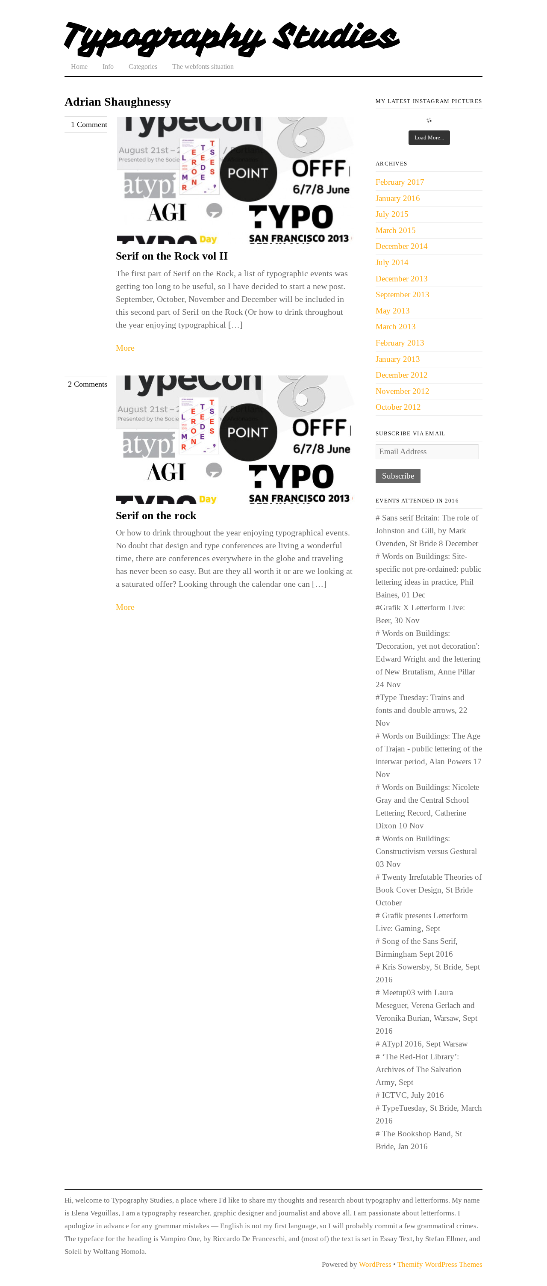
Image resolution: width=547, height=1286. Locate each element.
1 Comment (89, 124)
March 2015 (396, 230)
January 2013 (398, 359)
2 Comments (87, 384)
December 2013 (402, 278)
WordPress (375, 1264)
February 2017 (400, 181)
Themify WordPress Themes (439, 1264)
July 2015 (392, 214)
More (125, 347)
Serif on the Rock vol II (172, 256)
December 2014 (402, 246)
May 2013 (393, 310)
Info (108, 66)
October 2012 (398, 406)
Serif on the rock (156, 515)
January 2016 (398, 198)
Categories (143, 66)
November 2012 (402, 391)
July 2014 (392, 262)
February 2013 (400, 342)
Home (79, 66)
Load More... (429, 137)
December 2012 (402, 374)
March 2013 (396, 326)
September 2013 (402, 294)
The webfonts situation (203, 66)
